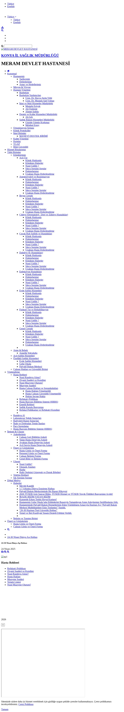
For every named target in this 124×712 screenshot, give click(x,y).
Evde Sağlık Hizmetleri (30, 290)
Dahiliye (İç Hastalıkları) (31, 252)
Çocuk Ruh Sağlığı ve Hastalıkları (35, 233)
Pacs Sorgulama (21, 426)
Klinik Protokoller (22, 130)
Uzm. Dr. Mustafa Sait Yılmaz (39, 100)
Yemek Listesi (14, 582)
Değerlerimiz (25, 81)
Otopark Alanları (27, 467)
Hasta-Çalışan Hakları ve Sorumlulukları (38, 388)
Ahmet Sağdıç (32, 111)
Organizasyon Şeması (23, 128)
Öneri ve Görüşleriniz (23, 448)
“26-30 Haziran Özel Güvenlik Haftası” (38, 510)
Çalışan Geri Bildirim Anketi (33, 437)
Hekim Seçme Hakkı (35, 396)
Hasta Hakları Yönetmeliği (38, 391)
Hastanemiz (18, 76)
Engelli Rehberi (26, 404)
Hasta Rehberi (20, 374)
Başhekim (24, 92)
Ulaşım (16, 461)
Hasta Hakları (13, 576)
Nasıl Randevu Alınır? (30, 377)
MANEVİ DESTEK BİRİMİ (33, 136)
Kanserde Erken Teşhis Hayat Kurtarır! (38, 499)
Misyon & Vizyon (22, 87)
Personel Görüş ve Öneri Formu (34, 453)
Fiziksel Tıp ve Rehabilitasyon (33, 309)
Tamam (4, 709)
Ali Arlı (29, 117)
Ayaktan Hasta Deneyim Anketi (34, 442)
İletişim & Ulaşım (15, 431)
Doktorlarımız (32, 171)
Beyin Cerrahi (26, 195)
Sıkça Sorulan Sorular (35, 168)
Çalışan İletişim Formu (30, 456)
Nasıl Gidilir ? (32, 166)
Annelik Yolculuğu (28, 353)
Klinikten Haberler (34, 163)
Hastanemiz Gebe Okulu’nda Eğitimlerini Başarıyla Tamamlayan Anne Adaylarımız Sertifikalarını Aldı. (68, 502)
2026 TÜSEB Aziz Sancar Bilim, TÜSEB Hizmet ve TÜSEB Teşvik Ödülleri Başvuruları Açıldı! (66, 494)
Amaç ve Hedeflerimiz (30, 84)
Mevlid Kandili (26, 486)
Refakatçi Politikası (28, 399)
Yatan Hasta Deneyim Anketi (33, 440)
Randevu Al (19, 415)
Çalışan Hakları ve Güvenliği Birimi (30, 369)
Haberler (17, 483)
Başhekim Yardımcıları (30, 95)
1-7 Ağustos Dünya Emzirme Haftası (37, 488)
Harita (22, 469)
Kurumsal (12, 73)
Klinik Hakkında (33, 160)
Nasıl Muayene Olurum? (31, 383)
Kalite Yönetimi (20, 138)
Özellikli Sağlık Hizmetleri (26, 358)
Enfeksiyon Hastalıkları (30, 271)
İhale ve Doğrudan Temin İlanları (29, 423)
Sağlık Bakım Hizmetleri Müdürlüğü (36, 119)
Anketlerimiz (19, 434)
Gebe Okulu (25, 364)
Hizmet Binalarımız (16, 149)
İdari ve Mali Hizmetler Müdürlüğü (36, 103)
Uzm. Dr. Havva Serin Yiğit (38, 98)
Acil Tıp (23, 157)
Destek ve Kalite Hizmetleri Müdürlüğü (38, 114)
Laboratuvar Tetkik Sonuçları (27, 418)
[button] (11, 16)
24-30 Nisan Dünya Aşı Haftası (22, 537)
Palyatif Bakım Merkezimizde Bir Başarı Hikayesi (43, 491)
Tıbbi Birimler (14, 152)
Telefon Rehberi (21, 475)
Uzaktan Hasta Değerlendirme (39, 174)
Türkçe (10, 3)
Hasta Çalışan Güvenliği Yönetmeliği (43, 393)
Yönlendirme (13, 372)
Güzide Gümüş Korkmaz (37, 122)
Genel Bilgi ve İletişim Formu (33, 458)
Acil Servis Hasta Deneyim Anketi (35, 445)
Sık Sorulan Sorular (22, 477)
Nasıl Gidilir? (25, 464)
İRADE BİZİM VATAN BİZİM (34, 496)
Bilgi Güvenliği (20, 147)
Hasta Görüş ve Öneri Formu (33, 450)
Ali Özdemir (31, 109)
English (11, 6)
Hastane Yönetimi (21, 90)
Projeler (17, 141)
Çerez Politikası (25, 704)
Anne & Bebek (20, 350)
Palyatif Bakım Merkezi (30, 366)
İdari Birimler (19, 133)
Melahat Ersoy (32, 125)
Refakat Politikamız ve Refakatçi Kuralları (39, 410)
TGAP (16, 144)
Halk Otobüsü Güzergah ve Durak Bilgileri (40, 472)
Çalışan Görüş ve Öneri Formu (28, 526)
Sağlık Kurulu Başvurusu (31, 407)
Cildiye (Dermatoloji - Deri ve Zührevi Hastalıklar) (43, 214)
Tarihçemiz (24, 79)
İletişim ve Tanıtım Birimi (25, 518)
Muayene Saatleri (27, 385)
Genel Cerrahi (26, 328)
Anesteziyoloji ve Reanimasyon (34, 176)
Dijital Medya (13, 480)
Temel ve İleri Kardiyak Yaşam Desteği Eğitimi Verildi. (45, 513)
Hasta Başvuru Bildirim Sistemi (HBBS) (38, 402)
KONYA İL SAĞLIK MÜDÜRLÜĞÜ (30, 55)
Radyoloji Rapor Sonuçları (26, 421)
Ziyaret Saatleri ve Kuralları (32, 380)
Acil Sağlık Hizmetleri (24, 355)
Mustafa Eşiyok (32, 106)
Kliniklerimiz (19, 155)
